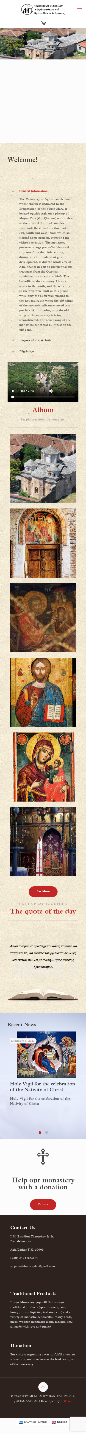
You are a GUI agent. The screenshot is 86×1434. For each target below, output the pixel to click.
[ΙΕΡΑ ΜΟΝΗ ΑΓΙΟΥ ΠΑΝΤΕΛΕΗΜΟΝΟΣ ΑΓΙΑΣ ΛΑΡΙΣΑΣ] (43, 9)
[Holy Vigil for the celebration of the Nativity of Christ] (46, 1054)
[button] (43, 260)
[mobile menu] (80, 9)
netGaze (66, 1401)
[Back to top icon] (43, 1387)
